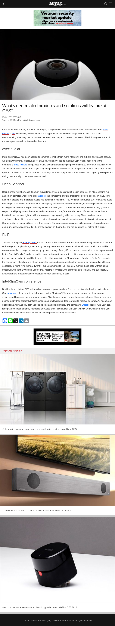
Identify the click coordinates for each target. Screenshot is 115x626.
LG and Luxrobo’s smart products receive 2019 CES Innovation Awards (36, 510)
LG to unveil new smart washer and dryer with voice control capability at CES (39, 429)
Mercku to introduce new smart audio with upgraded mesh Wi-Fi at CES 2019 (39, 607)
